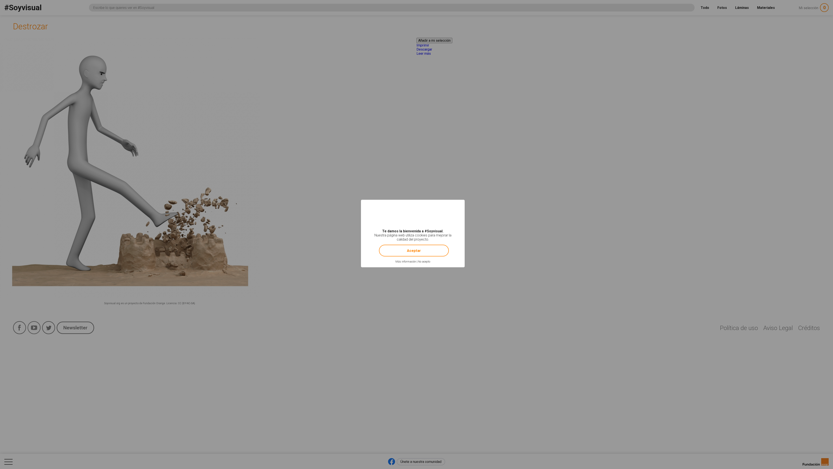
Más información (405, 261)
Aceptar (414, 250)
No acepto (424, 261)
